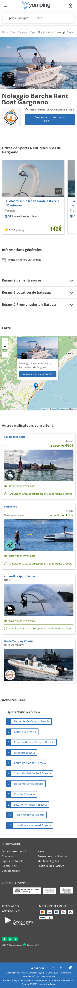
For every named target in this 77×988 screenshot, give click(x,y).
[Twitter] (70, 968)
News (41, 851)
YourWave (10, 506)
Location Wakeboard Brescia (33, 825)
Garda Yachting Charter (19, 641)
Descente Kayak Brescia (29, 783)
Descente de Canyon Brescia (32, 721)
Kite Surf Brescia (24, 794)
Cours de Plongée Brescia (30, 763)
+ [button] (5, 341)
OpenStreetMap (58, 409)
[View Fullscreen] (5, 355)
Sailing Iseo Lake (14, 436)
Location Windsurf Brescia (30, 804)
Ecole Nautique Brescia (30, 815)
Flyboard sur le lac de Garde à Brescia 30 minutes (32, 203)
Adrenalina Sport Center (19, 576)
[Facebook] (61, 968)
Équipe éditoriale (12, 861)
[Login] (70, 5)
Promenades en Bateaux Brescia (34, 742)
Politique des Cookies (51, 866)
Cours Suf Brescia (25, 732)
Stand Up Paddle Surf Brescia (32, 773)
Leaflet (45, 409)
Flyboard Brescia (24, 752)
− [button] (5, 346)
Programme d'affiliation (52, 856)
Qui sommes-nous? (14, 851)
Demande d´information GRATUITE (50, 119)
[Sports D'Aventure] (36, 5)
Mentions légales (48, 861)
